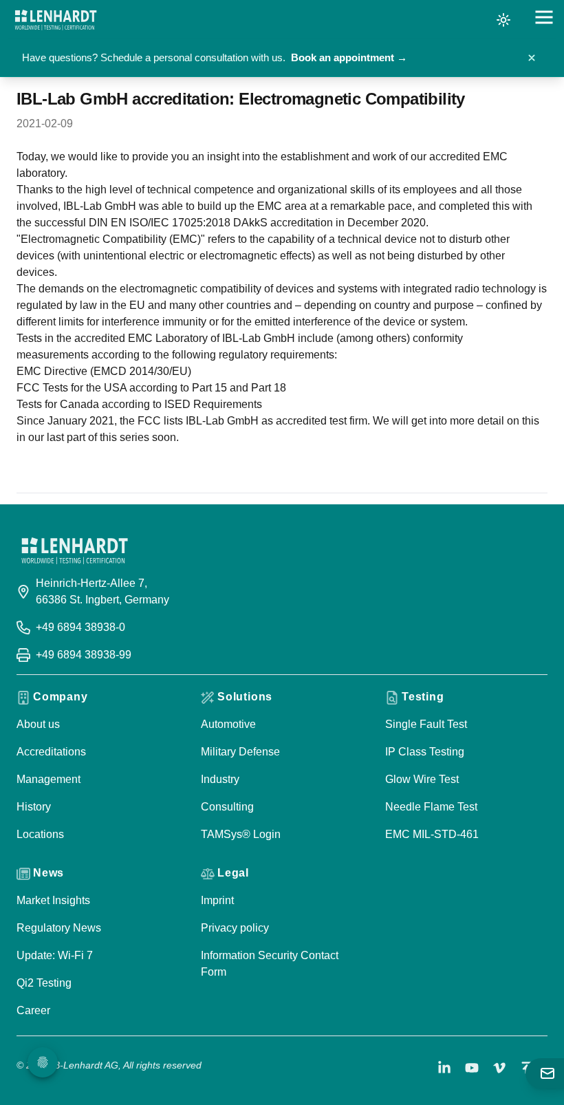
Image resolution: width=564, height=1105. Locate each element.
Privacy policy (235, 928)
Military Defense (240, 752)
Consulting (227, 807)
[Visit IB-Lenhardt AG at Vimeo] (499, 1068)
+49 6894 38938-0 (80, 627)
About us (38, 724)
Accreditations (51, 752)
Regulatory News (59, 928)
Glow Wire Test (422, 779)
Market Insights (53, 900)
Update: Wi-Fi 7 (55, 955)
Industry (220, 779)
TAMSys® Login (241, 834)
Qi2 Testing (44, 983)
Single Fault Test (426, 724)
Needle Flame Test (431, 807)
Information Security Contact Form (269, 964)
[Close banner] (531, 57)
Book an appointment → (349, 57)
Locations (40, 834)
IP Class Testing (424, 752)
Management (48, 779)
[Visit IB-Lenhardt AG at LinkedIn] (444, 1068)
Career (33, 1010)
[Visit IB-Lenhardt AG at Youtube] (472, 1068)
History (34, 807)
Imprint (217, 900)
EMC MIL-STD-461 (432, 834)
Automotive (228, 724)
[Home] (55, 20)
